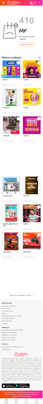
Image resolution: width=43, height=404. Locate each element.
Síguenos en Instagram (9, 335)
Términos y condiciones (23, 394)
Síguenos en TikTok (8, 340)
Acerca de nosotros (8, 318)
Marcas (4, 313)
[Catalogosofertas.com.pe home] (13, 3)
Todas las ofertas (7, 311)
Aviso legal (12, 394)
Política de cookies (25, 396)
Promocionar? (6, 308)
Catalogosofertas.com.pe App (11, 316)
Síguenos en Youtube (8, 337)
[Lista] (35, 3)
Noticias (4, 323)
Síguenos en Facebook (9, 332)
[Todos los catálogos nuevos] (39, 57)
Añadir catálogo (7, 321)
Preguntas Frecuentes (9, 306)
